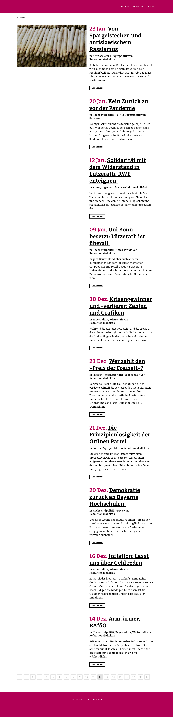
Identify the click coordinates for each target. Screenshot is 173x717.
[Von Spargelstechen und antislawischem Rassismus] (51, 46)
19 (147, 677)
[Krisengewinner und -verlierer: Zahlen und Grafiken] (51, 312)
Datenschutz (95, 700)
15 (120, 677)
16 (127, 677)
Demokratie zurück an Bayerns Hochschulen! (114, 497)
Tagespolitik (120, 55)
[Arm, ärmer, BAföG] (51, 633)
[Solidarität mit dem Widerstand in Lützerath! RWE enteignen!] (51, 177)
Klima (96, 187)
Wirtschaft (116, 319)
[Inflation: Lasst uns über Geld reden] (51, 570)
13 (107, 677)
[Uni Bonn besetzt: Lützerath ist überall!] (51, 246)
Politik (120, 114)
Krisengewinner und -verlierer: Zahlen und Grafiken (120, 306)
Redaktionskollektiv (102, 59)
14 (113, 677)
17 (133, 677)
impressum (76, 700)
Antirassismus (102, 55)
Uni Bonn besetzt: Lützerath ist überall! (117, 237)
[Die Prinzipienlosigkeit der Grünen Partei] (51, 447)
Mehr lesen (97, 88)
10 (86, 677)
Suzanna (94, 118)
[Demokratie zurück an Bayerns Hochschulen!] (51, 505)
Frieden (97, 374)
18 (140, 677)
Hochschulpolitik (103, 114)
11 (93, 677)
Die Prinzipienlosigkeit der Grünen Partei (119, 435)
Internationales (113, 374)
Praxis (128, 249)
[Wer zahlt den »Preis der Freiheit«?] (51, 374)
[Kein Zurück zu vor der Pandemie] (51, 119)
